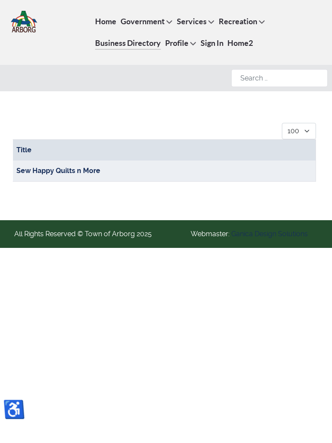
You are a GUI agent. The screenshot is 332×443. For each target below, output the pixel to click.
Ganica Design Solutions (269, 234)
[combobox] (279, 78)
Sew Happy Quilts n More (58, 171)
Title (24, 150)
